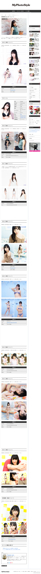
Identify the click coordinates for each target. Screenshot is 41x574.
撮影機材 (29, 571)
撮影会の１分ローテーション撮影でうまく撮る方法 (10, 548)
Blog (21, 114)
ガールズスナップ (31, 136)
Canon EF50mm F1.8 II (12, 539)
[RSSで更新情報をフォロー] (12, 562)
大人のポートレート (34, 92)
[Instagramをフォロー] (10, 562)
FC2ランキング (36, 130)
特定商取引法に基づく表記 (17, 571)
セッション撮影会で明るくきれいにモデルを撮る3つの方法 (11, 549)
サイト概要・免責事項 (24, 571)
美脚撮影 (30, 138)
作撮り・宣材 (31, 134)
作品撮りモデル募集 (33, 571)
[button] (39, 28)
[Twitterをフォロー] (9, 562)
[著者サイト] (7, 562)
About (34, 98)
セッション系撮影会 (34, 95)
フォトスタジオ (31, 140)
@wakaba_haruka (23, 117)
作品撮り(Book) (34, 90)
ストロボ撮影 (34, 87)
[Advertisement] (14, 212)
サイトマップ (38, 571)
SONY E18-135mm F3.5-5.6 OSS (12, 322)
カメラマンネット (31, 129)
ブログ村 (32, 130)
